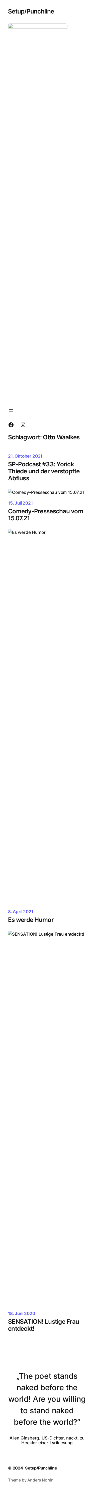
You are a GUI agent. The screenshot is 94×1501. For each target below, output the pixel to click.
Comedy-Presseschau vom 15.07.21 (45, 515)
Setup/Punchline (31, 11)
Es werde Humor (31, 919)
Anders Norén (40, 1479)
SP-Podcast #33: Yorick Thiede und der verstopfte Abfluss (44, 471)
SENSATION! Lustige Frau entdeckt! (43, 1325)
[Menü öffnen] (11, 410)
